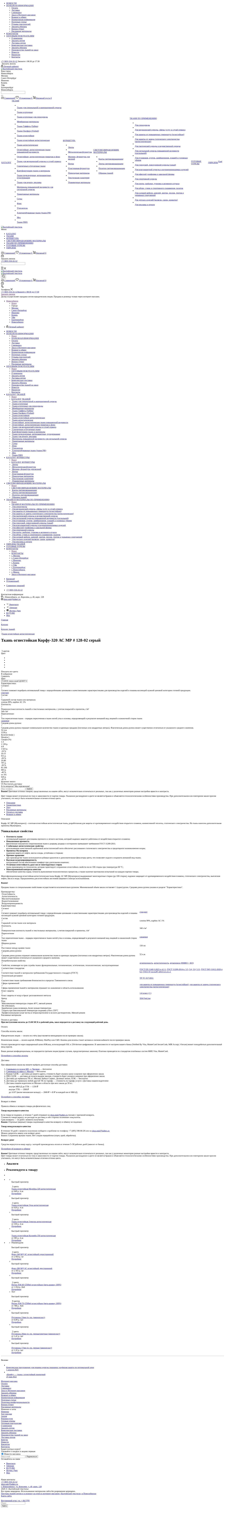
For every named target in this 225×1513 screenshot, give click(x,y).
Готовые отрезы (8, 1421)
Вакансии (5, 1444)
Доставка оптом (8, 1437)
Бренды (4, 1440)
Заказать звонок (8, 294)
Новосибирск (17, 322)
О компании (6, 1426)
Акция (4, 1416)
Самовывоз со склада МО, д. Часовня (22, 1069)
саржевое (5, 721)
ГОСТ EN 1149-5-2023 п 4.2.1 (153, 969)
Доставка (5, 1386)
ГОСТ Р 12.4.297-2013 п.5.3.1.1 (157, 972)
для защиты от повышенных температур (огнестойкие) (164, 984)
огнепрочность (146, 963)
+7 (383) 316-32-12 (9, 61)
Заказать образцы (8, 1393)
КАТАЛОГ (11, 234)
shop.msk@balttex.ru (59, 1115)
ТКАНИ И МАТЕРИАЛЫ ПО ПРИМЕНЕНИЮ (33, 504)
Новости (5, 1442)
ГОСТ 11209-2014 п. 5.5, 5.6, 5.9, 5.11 (183, 969)
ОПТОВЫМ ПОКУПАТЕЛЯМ (25, 371)
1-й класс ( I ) (145, 993)
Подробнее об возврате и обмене (15, 1149)
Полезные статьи (8, 1400)
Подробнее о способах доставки (15, 1097)
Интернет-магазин (9, 1381)
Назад (14, 303)
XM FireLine (145, 998)
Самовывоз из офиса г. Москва (20, 1071)
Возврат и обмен (8, 1395)
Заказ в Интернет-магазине (13, 1390)
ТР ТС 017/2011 (147, 978)
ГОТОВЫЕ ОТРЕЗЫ (15, 245)
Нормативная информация (13, 1397)
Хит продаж (6, 1414)
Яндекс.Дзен (15, 611)
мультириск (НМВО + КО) (182, 963)
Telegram (13, 608)
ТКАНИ (10, 236)
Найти (4, 1506)
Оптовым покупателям (11, 1423)
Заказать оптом (7, 1428)
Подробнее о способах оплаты (14, 1056)
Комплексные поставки (11, 1430)
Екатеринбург (17, 320)
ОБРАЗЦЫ (11, 248)
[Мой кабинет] (2, 256)
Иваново (15, 313)
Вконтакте (14, 604)
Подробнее (16, 1193)
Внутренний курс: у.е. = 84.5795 (15, 1500)
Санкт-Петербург (19, 310)
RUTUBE (10, 613)
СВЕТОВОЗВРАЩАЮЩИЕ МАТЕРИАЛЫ (26, 241)
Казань (14, 315)
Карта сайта (6, 1496)
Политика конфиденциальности (15, 1402)
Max (8, 615)
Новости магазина (12, 1454)
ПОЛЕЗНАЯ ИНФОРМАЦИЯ (25, 338)
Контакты (5, 1447)
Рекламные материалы (11, 1407)
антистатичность (161, 963)
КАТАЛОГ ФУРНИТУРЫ (23, 462)
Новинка (5, 1412)
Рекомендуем (7, 1419)
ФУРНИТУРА (12, 238)
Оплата (4, 1383)
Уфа (13, 317)
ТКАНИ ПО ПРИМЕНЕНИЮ (19, 243)
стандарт (5, 693)
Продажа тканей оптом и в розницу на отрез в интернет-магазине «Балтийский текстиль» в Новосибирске (48, 1493)
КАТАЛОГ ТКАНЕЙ (20, 399)
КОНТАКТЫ (17, 553)
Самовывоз (6, 1388)
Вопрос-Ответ (7, 1405)
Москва (14, 308)
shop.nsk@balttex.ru (12, 599)
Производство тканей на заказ (14, 1435)
